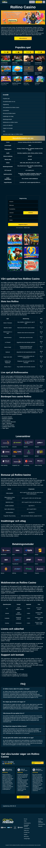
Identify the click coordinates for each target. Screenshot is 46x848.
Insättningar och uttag (8, 116)
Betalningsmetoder (7, 119)
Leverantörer (6, 110)
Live (16, 52)
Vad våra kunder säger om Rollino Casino (13, 134)
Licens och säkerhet (8, 125)
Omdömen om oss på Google (36, 763)
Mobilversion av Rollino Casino (10, 122)
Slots (39, 52)
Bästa (5, 52)
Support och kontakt (8, 128)
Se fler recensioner (23, 796)
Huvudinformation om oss (9, 101)
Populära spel (6, 98)
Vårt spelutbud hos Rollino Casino (11, 107)
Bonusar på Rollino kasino (9, 113)
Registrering (6, 104)
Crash (27, 52)
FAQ (4, 131)
